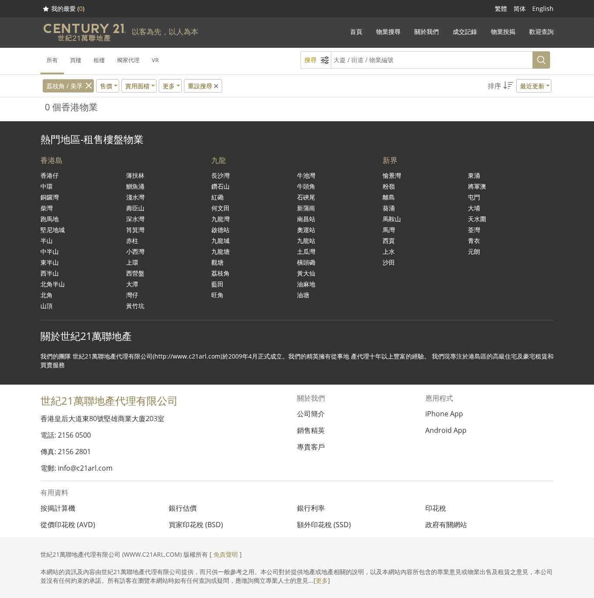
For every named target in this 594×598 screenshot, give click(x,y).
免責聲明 (226, 554)
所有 (52, 60)
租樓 (99, 60)
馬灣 (389, 230)
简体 (520, 8)
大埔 (474, 208)
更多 (322, 580)
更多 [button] (169, 86)
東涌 (474, 175)
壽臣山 (135, 208)
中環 (46, 186)
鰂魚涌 (135, 186)
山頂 (46, 306)
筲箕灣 (135, 230)
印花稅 (435, 508)
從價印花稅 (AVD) (67, 524)
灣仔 (132, 295)
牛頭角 (306, 186)
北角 (46, 295)
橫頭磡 (306, 262)
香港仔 (49, 175)
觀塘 (217, 262)
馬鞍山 (392, 219)
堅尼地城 (52, 230)
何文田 (220, 208)
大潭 (132, 284)
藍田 (217, 284)
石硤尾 (306, 197)
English (543, 8)
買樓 (75, 60)
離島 (389, 197)
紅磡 (217, 197)
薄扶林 (135, 175)
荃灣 (474, 230)
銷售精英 (311, 430)
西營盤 (135, 273)
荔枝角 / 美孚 (65, 86)
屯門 (474, 197)
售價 (106, 86)
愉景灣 (392, 175)
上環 (132, 262)
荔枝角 (220, 273)
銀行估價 (183, 508)
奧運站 (306, 230)
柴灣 (46, 208)
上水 (389, 251)
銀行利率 (311, 508)
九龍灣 (220, 219)
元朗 (474, 251)
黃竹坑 (135, 306)
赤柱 (132, 240)
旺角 (217, 295)
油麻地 (306, 284)
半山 (46, 240)
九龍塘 (220, 251)
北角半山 (52, 284)
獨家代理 (128, 60)
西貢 (389, 240)
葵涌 (389, 208)
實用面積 (137, 86)
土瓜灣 (306, 251)
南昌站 (306, 219)
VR (155, 60)
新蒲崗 (306, 208)
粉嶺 (389, 186)
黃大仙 (306, 273)
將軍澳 (477, 186)
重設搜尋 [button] (201, 86)
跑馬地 (49, 219)
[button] (519, 86)
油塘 (303, 295)
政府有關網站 (446, 524)
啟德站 (220, 230)
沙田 (389, 262)
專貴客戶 (311, 447)
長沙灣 (220, 175)
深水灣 (135, 219)
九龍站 (306, 240)
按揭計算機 (57, 508)
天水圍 (477, 219)
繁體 (501, 8)
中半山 (49, 251)
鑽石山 (220, 186)
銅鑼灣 (49, 197)
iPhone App (444, 414)
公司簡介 (311, 414)
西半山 (49, 273)
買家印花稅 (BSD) (196, 524)
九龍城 (220, 240)
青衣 (474, 240)
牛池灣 (306, 175)
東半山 (49, 262)
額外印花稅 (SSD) (324, 524)
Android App (446, 430)
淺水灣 (135, 197)
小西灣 (135, 251)
